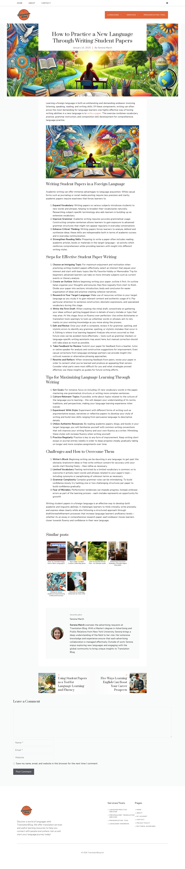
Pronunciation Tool (154, 15)
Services (131, 15)
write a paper (94, 113)
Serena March (105, 47)
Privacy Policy (143, 823)
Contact (46, 3)
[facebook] (167, 3)
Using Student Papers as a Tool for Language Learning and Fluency (72, 684)
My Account (142, 816)
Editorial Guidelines (146, 826)
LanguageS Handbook (119, 824)
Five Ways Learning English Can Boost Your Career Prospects (114, 684)
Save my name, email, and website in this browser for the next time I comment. (57, 763)
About (32, 3)
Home (19, 3)
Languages (113, 15)
